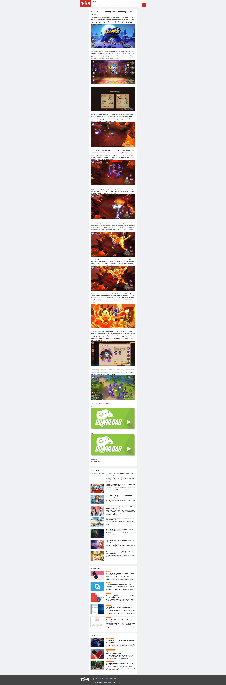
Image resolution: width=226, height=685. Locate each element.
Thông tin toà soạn (107, 682)
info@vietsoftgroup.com (98, 679)
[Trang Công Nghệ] (84, 679)
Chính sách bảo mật (98, 682)
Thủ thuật (109, 571)
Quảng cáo (115, 682)
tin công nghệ (100, 681)
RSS (120, 682)
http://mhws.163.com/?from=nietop (103, 403)
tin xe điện (105, 681)
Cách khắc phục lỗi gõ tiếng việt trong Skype (118, 584)
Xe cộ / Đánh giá (110, 638)
